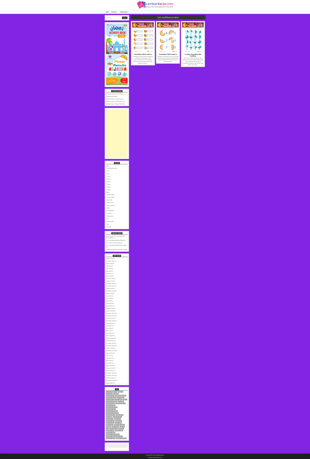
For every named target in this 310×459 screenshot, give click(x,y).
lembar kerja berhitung (111, 407)
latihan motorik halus (111, 401)
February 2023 (110, 308)
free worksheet (109, 399)
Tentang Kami (123, 12)
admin (134, 23)
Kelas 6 (109, 189)
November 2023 (110, 286)
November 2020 (110, 375)
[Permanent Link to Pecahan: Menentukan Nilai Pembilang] (193, 37)
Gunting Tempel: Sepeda (120, 249)
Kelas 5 (109, 187)
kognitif (125, 399)
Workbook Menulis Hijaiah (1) (117, 240)
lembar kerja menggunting (112, 413)
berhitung (120, 392)
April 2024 (109, 273)
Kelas (107, 166)
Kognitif (109, 213)
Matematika (145, 26)
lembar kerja (121, 401)
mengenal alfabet (110, 421)
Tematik (109, 227)
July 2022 (108, 325)
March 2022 (109, 335)
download (116, 393)
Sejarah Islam (110, 221)
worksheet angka (119, 430)
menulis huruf (109, 424)
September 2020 (110, 380)
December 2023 (110, 283)
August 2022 (109, 323)
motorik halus (115, 426)
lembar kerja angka (110, 405)
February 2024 (110, 278)
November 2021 (110, 345)
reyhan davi (109, 249)
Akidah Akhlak (110, 194)
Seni (108, 224)
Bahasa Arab (110, 202)
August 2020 (109, 383)
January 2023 (109, 310)
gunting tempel (118, 399)
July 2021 (108, 355)
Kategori (113, 12)
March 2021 (109, 365)
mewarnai (108, 426)
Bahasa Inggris (111, 205)
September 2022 (110, 320)
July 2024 (108, 266)
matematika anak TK (117, 417)
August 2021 (109, 353)
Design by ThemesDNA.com (155, 457)
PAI (108, 218)
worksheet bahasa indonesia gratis (114, 436)
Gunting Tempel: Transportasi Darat (115, 104)
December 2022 (110, 313)
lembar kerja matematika (111, 411)
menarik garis (117, 419)
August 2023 (109, 293)
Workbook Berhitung (111, 96)
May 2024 (108, 271)
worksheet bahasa (110, 432)
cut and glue (109, 393)
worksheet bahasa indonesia (112, 434)
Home (107, 12)
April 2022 (109, 333)
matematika (108, 417)
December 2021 (110, 343)
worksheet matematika (121, 438)
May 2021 (108, 360)
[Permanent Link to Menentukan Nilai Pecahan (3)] (143, 37)
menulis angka (118, 423)
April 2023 (109, 303)
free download (120, 397)
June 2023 (109, 298)
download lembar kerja (121, 395)
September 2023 (110, 291)
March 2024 (109, 276)
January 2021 (109, 370)
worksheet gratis (110, 438)
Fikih (108, 208)
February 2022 (110, 338)
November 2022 (110, 315)
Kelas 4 (109, 184)
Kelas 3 (109, 181)
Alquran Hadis (110, 197)
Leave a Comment (149, 23)
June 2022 (109, 328)
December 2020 (110, 373)
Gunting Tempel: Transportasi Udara (115, 101)
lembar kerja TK (119, 415)
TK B (108, 173)
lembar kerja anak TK (120, 403)
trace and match (113, 428)
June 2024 (108, 268)
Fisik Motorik (110, 210)
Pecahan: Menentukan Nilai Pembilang (193, 55)
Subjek (108, 192)
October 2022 (109, 318)
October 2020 (109, 378)
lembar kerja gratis (110, 409)
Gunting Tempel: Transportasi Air (115, 99)
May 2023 (108, 301)
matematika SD (109, 419)
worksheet (121, 428)
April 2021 (108, 363)
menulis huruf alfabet (119, 424)
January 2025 (109, 258)
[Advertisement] (117, 133)
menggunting (118, 421)
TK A (108, 170)
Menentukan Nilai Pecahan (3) (143, 54)
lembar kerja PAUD (110, 415)
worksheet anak (110, 430)
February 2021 (110, 368)
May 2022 (108, 330)
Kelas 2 (139, 26)
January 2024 (109, 281)
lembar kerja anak (110, 403)
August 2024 (109, 263)
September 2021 (110, 350)
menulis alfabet (110, 423)
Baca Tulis (109, 200)
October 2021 (109, 348)
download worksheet (111, 397)
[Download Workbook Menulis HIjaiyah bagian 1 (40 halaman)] (117, 84)
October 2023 (109, 288)
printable (122, 426)
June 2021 (108, 358)
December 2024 (110, 261)
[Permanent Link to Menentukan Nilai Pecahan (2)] (168, 37)
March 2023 (109, 306)
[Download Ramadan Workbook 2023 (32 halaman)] (117, 53)
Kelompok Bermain (112, 168)
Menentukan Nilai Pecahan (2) (168, 54)
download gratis (110, 395)
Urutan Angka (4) (117, 242)
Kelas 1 (109, 176)
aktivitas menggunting (111, 392)
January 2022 (109, 340)
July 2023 (108, 296)
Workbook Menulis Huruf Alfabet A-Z (115, 94)
